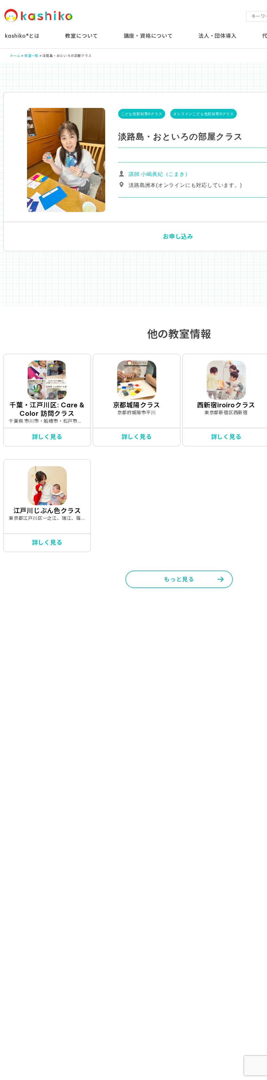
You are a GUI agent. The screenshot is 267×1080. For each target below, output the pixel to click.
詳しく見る (47, 437)
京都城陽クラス (137, 405)
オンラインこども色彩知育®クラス (203, 114)
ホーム (15, 56)
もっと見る (179, 579)
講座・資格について (148, 36)
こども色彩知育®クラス (141, 114)
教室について (81, 36)
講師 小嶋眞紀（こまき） (159, 174)
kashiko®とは (22, 36)
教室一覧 (31, 56)
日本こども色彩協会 (38, 15)
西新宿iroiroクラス (226, 405)
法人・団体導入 (217, 36)
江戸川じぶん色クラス (47, 511)
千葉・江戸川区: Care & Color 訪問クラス (47, 409)
